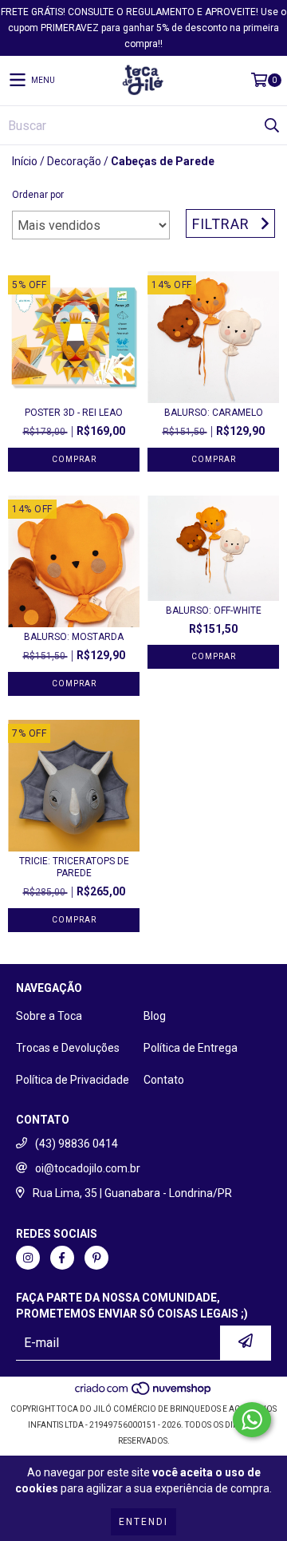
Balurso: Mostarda (74, 636)
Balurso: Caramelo (213, 412)
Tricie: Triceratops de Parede (74, 867)
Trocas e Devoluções (68, 1047)
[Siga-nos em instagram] (28, 1258)
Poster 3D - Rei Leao (74, 412)
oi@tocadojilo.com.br (87, 1168)
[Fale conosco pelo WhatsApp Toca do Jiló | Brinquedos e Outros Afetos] (252, 1419)
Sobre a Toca (49, 1016)
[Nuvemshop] (144, 1393)
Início (24, 161)
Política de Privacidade (72, 1079)
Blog (155, 1016)
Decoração (74, 161)
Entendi (143, 1521)
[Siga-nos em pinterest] (96, 1258)
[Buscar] (271, 125)
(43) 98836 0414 (76, 1143)
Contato (164, 1079)
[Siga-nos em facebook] (62, 1258)
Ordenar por (38, 194)
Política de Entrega (191, 1047)
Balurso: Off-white (213, 610)
